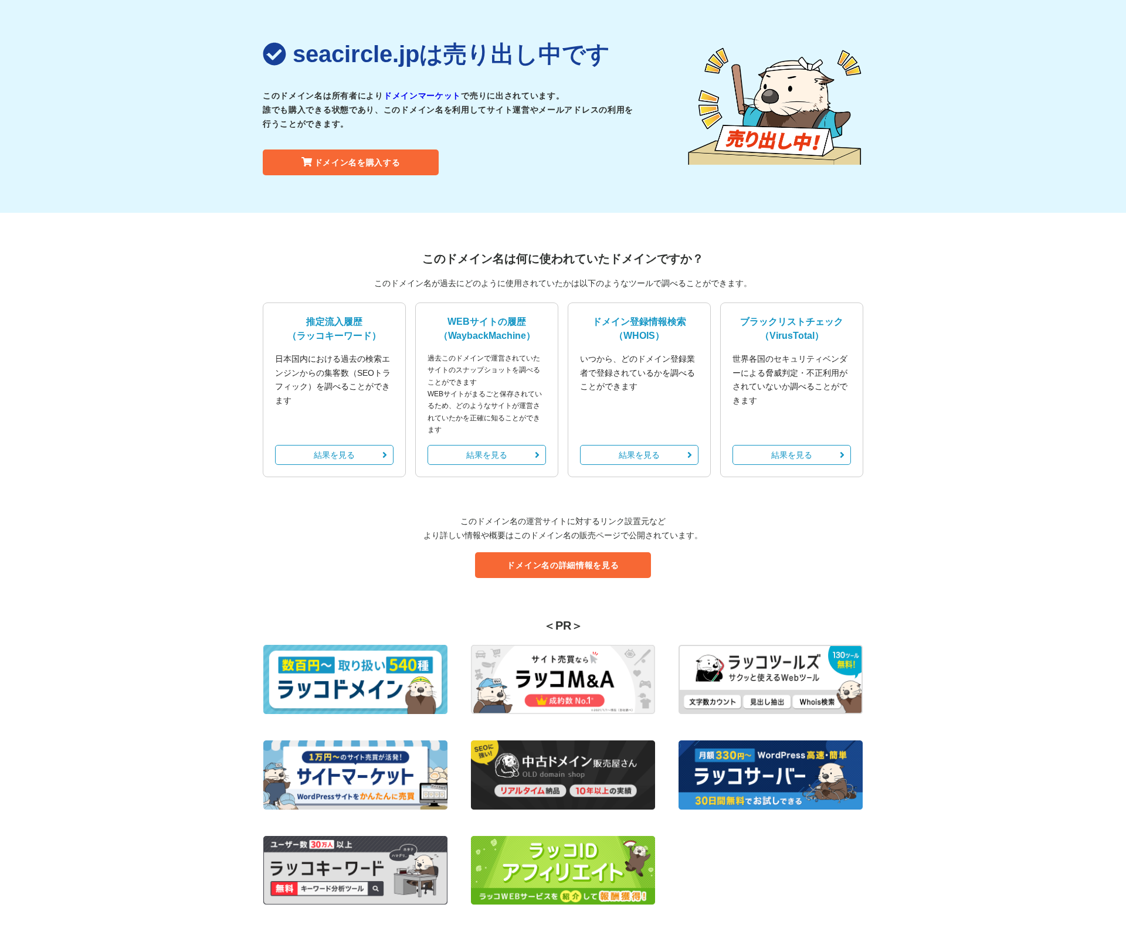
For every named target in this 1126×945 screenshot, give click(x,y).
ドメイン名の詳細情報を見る (563, 565)
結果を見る (334, 455)
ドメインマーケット (422, 95)
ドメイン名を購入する (357, 162)
